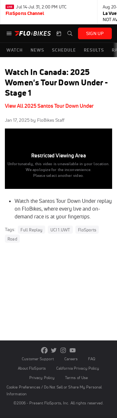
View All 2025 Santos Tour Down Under (49, 106)
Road (12, 238)
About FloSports (32, 368)
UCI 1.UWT (60, 229)
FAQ (91, 358)
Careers (71, 358)
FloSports (87, 229)
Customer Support (38, 358)
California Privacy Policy (77, 368)
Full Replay (31, 229)
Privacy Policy (42, 377)
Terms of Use (76, 377)
